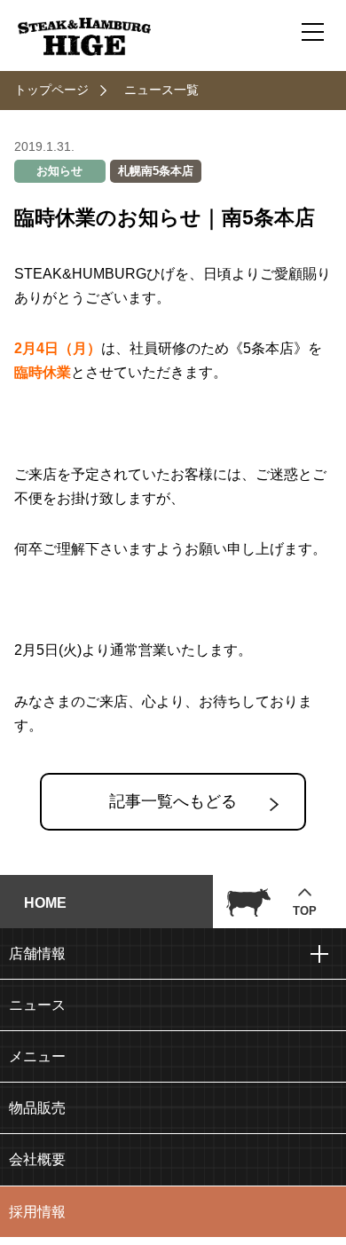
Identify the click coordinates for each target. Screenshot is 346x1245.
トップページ (51, 90)
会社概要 (37, 1159)
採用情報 (37, 1211)
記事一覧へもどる (173, 801)
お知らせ (59, 170)
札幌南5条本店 (155, 170)
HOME (45, 902)
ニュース (37, 1005)
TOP (305, 911)
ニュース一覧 (161, 90)
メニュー (37, 1056)
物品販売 (37, 1107)
